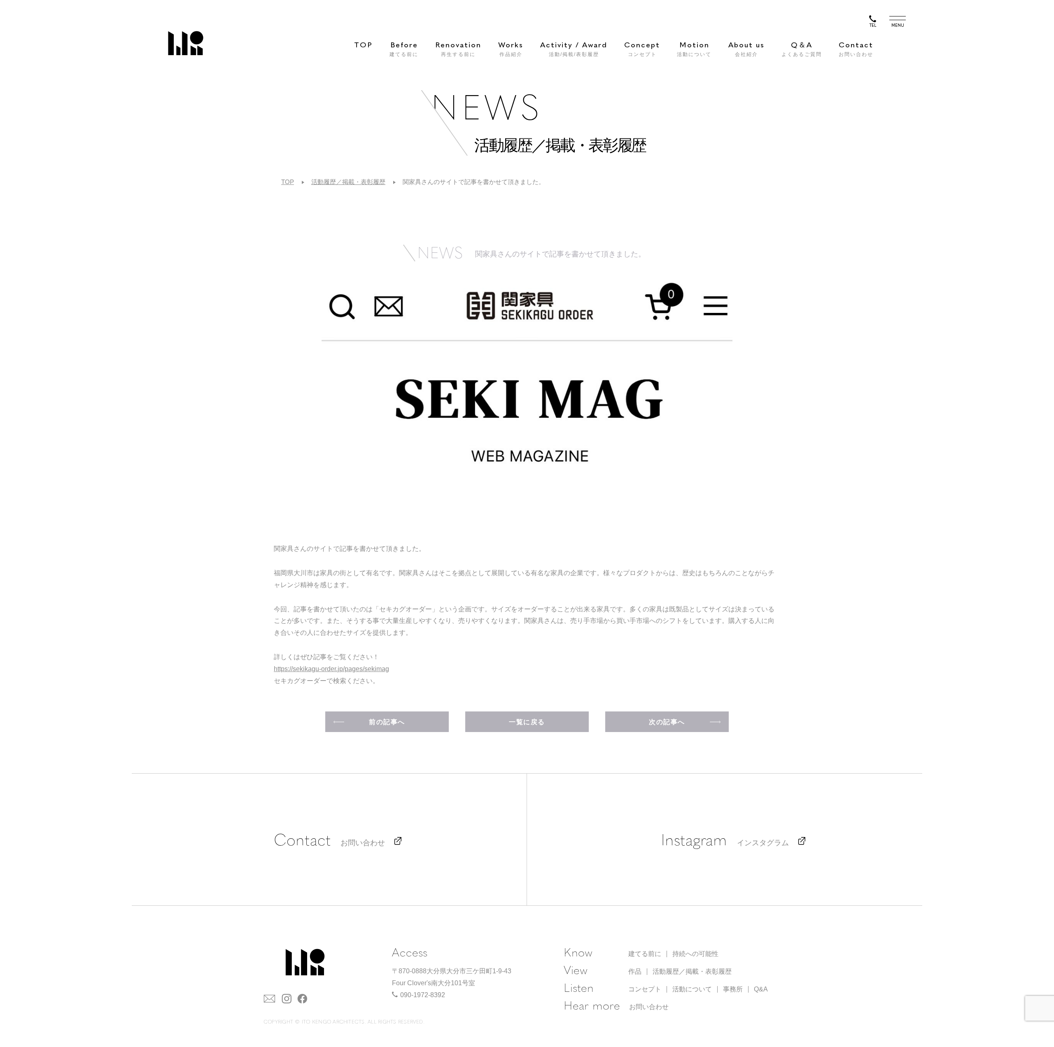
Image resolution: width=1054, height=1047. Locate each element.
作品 (634, 971)
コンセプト (644, 989)
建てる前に (644, 953)
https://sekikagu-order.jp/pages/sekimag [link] (331, 668)
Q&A (761, 989)
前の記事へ (387, 721)
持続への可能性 (695, 953)
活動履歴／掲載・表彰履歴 (348, 181)
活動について (692, 989)
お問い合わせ (649, 1006)
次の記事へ (667, 721)
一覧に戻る (527, 721)
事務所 (733, 989)
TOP (363, 45)
